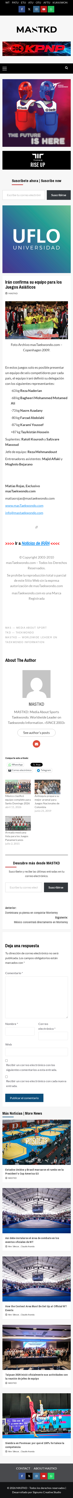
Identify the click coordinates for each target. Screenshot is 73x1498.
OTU (38, 2)
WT (7, 2)
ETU (23, 2)
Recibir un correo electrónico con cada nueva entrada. (36, 1083)
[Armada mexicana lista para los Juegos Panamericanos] (18, 823)
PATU (15, 2)
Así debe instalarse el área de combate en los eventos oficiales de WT (32, 1240)
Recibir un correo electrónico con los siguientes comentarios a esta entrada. (31, 1067)
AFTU (46, 2)
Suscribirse (55, 887)
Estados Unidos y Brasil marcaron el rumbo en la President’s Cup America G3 (34, 1171)
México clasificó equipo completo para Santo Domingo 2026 (18, 799)
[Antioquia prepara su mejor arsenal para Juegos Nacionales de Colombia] (47, 787)
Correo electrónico (46, 1026)
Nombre (11, 1023)
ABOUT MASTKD (45, 1468)
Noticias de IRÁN (36, 543)
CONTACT (23, 1468)
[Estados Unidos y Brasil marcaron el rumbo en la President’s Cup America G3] (36, 1142)
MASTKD (13, 293)
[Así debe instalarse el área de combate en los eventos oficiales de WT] (36, 1210)
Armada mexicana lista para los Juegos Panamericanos (16, 836)
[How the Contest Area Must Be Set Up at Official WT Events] (36, 1279)
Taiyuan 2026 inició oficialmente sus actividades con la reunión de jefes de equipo (36, 1376)
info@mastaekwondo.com (24, 513)
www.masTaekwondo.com (24, 505)
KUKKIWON (60, 2)
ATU (30, 2)
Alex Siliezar (14, 1246)
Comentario (14, 973)
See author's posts (36, 733)
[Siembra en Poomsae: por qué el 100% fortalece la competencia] (36, 1415)
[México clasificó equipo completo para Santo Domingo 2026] (18, 787)
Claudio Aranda (27, 1246)
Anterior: (31, 910)
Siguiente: (41, 919)
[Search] (66, 68)
